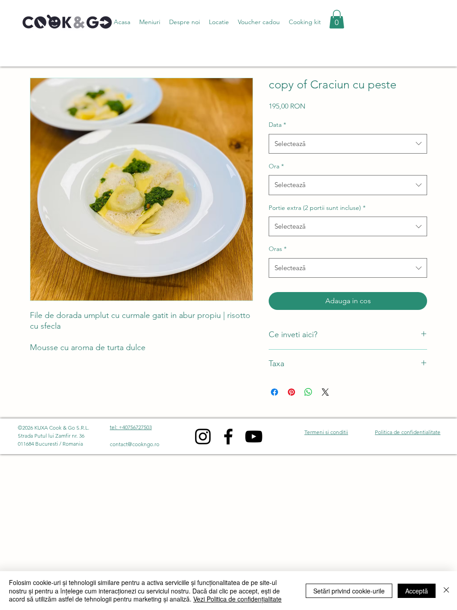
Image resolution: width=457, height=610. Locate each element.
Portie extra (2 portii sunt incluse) (317, 208)
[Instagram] (202, 436)
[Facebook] (228, 436)
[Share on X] (325, 392)
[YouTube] (253, 436)
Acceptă (416, 590)
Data (277, 125)
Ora (276, 166)
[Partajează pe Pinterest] (291, 392)
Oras (278, 249)
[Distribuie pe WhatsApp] (308, 392)
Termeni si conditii (326, 432)
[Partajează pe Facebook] (274, 392)
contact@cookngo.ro (134, 444)
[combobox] (348, 144)
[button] (150, 22)
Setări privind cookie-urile (349, 590)
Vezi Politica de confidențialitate (237, 598)
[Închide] (446, 590)
